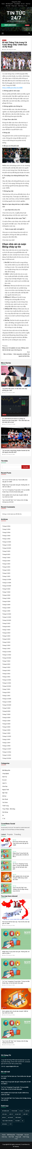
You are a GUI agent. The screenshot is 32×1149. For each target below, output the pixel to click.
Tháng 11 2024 (6, 582)
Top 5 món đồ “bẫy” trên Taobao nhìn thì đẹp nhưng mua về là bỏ (15, 501)
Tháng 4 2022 (6, 670)
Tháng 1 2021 (6, 695)
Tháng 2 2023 (6, 645)
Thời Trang (20, 5)
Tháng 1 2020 (6, 733)
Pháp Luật (14, 5)
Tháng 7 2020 (6, 714)
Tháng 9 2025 (6, 551)
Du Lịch (23, 3)
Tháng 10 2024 (6, 585)
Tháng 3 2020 (6, 727)
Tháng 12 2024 (6, 579)
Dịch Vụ (4, 776)
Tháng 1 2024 (6, 611)
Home (3, 3)
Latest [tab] (3, 834)
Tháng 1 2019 (6, 742)
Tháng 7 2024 (6, 592)
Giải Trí (4, 40)
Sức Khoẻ (5, 799)
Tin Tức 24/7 (16, 15)
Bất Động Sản (9, 3)
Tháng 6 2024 (6, 595)
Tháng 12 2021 (6, 680)
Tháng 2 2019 (6, 739)
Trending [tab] (17, 834)
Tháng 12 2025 (6, 542)
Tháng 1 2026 (6, 538)
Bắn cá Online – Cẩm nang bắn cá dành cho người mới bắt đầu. (17, 354)
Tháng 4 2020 (6, 723)
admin (5, 49)
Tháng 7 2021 (6, 689)
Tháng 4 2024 (6, 601)
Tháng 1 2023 (6, 648)
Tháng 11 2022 (6, 654)
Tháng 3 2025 (6, 570)
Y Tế (26, 5)
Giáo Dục (28, 3)
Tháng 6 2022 (6, 664)
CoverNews (24, 1144)
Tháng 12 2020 (6, 698)
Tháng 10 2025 (6, 548)
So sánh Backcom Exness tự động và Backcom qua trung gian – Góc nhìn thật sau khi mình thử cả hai (15, 420)
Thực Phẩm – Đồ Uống (8, 809)
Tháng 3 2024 (6, 604)
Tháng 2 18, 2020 (12, 49)
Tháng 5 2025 (6, 563)
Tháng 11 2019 (6, 736)
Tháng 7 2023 (6, 629)
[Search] (29, 33)
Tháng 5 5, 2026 (11, 392)
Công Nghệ (17, 3)
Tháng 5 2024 (6, 598)
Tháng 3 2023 (6, 642)
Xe (3, 815)
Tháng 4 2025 (6, 567)
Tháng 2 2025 (6, 573)
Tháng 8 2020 (6, 711)
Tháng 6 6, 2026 (11, 955)
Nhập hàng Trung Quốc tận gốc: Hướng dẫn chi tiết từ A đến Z (15, 485)
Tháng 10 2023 (6, 620)
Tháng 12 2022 (6, 651)
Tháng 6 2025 (6, 560)
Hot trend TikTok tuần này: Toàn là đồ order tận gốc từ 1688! (15, 480)
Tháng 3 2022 (6, 673)
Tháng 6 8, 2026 (11, 925)
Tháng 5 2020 (6, 720)
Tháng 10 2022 (6, 658)
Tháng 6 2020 (6, 717)
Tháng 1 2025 (6, 576)
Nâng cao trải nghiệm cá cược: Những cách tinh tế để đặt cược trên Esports (15, 348)
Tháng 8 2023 (6, 626)
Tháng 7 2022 (6, 661)
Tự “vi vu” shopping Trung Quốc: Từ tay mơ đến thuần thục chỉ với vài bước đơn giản (16, 490)
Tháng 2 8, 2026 (11, 454)
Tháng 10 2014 (6, 758)
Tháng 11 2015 (6, 755)
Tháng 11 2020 (6, 702)
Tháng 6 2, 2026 (11, 1044)
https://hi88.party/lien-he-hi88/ (12, 87)
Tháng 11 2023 (6, 617)
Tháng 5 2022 (6, 667)
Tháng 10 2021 (6, 686)
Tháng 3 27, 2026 (11, 424)
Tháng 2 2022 (6, 676)
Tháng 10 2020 (6, 705)
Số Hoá (4, 796)
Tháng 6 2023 (6, 632)
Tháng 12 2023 (6, 614)
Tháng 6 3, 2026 (11, 1014)
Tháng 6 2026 (6, 526)
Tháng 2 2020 (6, 730)
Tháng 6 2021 (6, 692)
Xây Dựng (5, 812)
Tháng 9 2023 (6, 623)
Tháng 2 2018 (6, 745)
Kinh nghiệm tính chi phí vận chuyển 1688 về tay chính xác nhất (15, 496)
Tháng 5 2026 (6, 529)
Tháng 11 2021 (6, 683)
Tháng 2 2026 (6, 535)
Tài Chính (5, 802)
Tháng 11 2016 (6, 752)
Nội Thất (8, 5)
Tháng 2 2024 (6, 607)
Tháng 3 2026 (6, 532)
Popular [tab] (10, 834)
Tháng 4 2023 (6, 639)
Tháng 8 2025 (6, 554)
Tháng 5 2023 (6, 636)
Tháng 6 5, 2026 (11, 985)
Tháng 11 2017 (6, 749)
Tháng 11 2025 (6, 545)
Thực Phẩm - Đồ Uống (7, 1120)
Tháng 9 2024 (6, 589)
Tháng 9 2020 (6, 708)
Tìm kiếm (4, 461)
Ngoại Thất (5, 789)
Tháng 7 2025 (6, 557)
